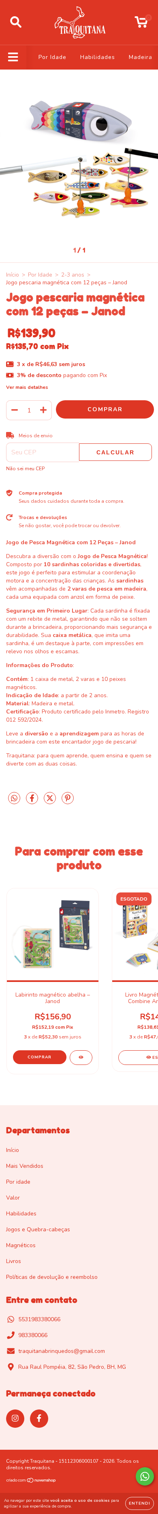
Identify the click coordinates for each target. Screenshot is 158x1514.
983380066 (32, 1335)
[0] (141, 24)
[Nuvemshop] (31, 1481)
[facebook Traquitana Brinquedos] (39, 1418)
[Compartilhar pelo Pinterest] (68, 802)
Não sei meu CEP (25, 468)
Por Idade (52, 57)
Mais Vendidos (24, 1166)
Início (12, 275)
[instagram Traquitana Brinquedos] (15, 1418)
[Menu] (13, 57)
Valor (13, 1198)
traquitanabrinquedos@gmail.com (61, 1351)
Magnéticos (21, 1245)
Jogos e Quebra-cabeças (38, 1229)
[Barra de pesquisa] (16, 22)
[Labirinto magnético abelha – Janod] (81, 1057)
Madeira (140, 57)
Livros (13, 1261)
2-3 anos (72, 275)
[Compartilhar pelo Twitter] (51, 802)
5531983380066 (39, 1319)
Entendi (139, 1503)
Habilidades (97, 57)
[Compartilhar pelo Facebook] (33, 802)
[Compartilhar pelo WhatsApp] (14, 798)
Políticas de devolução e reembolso (52, 1277)
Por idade (18, 1182)
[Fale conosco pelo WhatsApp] (145, 1476)
